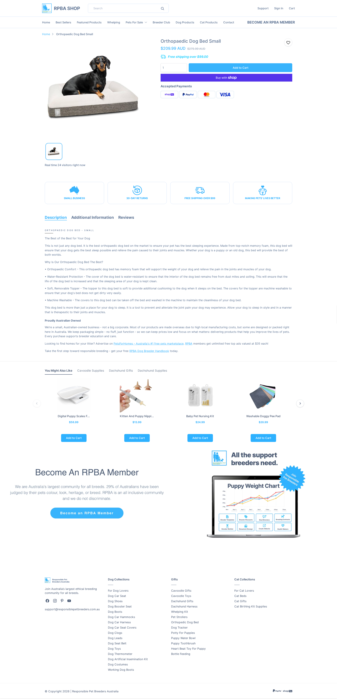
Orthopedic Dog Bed (185, 622)
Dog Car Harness (119, 622)
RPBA (188, 343)
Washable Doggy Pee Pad (263, 416)
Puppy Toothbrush (183, 643)
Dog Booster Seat (120, 606)
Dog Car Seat (117, 596)
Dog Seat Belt (117, 643)
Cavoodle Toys (181, 596)
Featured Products (89, 22)
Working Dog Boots (121, 669)
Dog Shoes (115, 601)
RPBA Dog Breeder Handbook (149, 351)
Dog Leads (115, 638)
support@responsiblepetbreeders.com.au (72, 609)
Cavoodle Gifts (181, 590)
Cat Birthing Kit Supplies (250, 606)
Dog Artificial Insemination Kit (128, 659)
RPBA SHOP (67, 8)
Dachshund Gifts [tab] (121, 370)
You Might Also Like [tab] (58, 370)
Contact (228, 22)
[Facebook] (47, 600)
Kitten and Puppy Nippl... (137, 416)
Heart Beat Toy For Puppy (188, 648)
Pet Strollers (179, 617)
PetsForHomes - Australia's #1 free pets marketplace (149, 343)
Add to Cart (240, 67)
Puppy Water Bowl (183, 638)
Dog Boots (115, 611)
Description (56, 217)
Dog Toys (114, 648)
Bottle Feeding (180, 654)
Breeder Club (161, 22)
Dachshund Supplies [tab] (152, 370)
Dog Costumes (118, 664)
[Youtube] (69, 600)
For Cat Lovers (244, 590)
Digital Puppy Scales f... (74, 416)
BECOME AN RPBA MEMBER (271, 22)
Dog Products (185, 22)
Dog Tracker (179, 627)
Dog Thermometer (120, 654)
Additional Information (92, 217)
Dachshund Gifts (182, 601)
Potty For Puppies (183, 633)
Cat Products (209, 22)
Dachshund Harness (184, 606)
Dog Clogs (115, 633)
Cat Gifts (240, 601)
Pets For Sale (134, 22)
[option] (95, 88)
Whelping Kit (179, 611)
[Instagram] (55, 600)
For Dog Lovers (118, 590)
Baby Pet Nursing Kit (200, 416)
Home (46, 22)
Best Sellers (63, 22)
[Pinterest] (62, 600)
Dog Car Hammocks (121, 617)
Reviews (126, 217)
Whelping (113, 22)
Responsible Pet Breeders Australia (95, 691)
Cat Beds (240, 596)
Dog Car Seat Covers (122, 627)
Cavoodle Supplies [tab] (90, 370)
